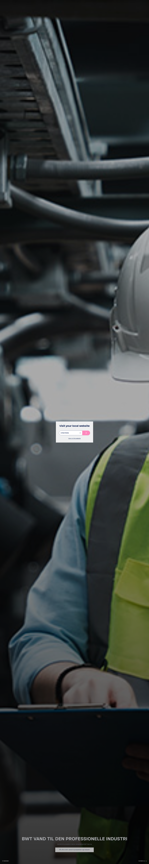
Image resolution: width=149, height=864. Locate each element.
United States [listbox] (65, 433)
